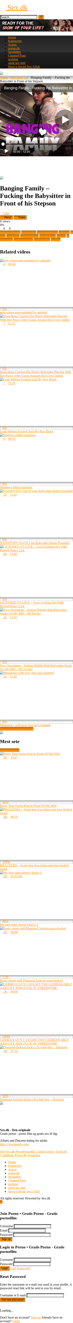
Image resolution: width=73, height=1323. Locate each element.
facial (62, 236)
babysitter (30, 232)
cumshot (14, 236)
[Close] (1, 1205)
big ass (65, 232)
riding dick (43, 239)
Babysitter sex (19, 77)
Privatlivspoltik (25, 1151)
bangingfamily (48, 232)
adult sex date (17, 63)
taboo (56, 239)
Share (21, 217)
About (7, 217)
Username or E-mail (13, 1295)
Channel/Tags (17, 55)
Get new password (12, 1299)
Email (4, 1230)
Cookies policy (45, 1151)
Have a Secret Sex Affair (24, 66)
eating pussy (31, 236)
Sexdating (14, 52)
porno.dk (14, 48)
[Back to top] (1, 1202)
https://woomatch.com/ (14, 1144)
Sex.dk (17, 7)
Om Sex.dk (7, 1151)
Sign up (6, 1239)
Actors (12, 44)
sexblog (13, 59)
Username (6, 1226)
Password (6, 1234)
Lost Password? (20, 1268)
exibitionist (49, 236)
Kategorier (15, 41)
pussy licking (24, 239)
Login (5, 1268)
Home (12, 37)
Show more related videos (16, 729)
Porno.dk (21, 1155)
